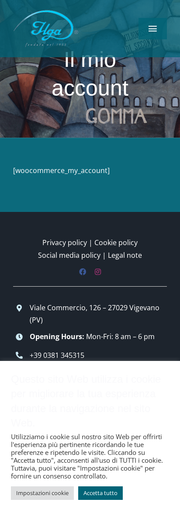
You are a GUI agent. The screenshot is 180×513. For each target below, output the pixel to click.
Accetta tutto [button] (100, 493)
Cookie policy (116, 242)
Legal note (125, 255)
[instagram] (98, 271)
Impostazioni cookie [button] (42, 493)
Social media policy (69, 255)
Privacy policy (64, 242)
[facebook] (82, 271)
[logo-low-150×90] (46, 12)
